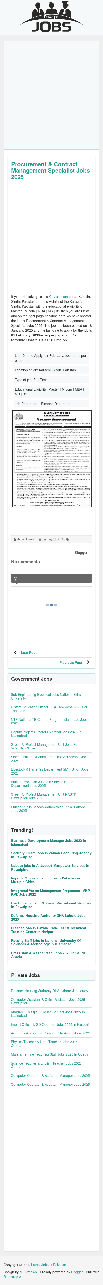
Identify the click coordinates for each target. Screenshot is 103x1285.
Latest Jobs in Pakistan (48, 1264)
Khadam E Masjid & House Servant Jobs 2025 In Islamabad (48, 1013)
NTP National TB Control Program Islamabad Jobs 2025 (49, 721)
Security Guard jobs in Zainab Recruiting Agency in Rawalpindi (51, 855)
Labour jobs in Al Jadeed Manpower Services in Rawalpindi (50, 867)
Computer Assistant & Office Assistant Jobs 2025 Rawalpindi (48, 1001)
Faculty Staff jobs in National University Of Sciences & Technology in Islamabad (46, 942)
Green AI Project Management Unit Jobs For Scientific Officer (45, 746)
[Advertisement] (51, 95)
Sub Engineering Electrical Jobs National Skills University (46, 696)
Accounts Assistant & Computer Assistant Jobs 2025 (50, 1033)
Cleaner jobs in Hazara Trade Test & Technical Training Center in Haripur (48, 929)
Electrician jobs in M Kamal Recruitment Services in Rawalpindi (51, 905)
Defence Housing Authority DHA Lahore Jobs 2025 (48, 917)
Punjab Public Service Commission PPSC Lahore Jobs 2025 (48, 808)
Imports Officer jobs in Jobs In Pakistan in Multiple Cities (45, 880)
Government (58, 296)
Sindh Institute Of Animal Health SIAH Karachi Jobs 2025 (49, 758)
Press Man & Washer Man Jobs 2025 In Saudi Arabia (48, 954)
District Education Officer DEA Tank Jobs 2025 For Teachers (49, 708)
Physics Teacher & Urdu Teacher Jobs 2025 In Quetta (46, 1043)
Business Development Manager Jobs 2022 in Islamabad (48, 842)
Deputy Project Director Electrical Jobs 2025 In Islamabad (46, 734)
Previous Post (70, 662)
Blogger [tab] (80, 552)
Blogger (77, 1271)
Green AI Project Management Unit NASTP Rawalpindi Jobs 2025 (43, 796)
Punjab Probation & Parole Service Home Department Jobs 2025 (42, 783)
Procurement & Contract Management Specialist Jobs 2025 (50, 170)
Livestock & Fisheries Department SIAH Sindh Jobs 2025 (49, 771)
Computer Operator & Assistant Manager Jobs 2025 (50, 1075)
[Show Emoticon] (15, 578)
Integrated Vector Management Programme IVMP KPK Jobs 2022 (50, 892)
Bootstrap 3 (12, 1276)
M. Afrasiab (28, 1271)
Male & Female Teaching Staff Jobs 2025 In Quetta (49, 1054)
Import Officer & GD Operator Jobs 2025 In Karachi (50, 1024)
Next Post (29, 652)
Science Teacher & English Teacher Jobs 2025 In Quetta (48, 1065)
